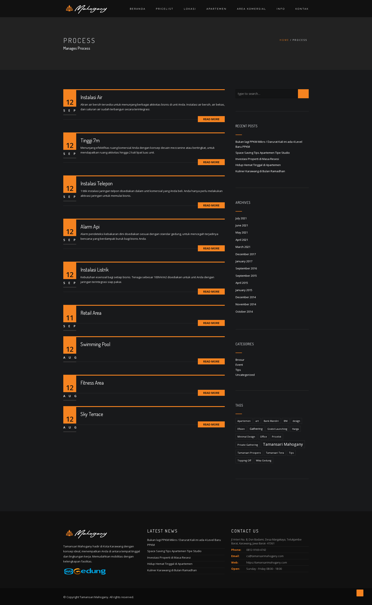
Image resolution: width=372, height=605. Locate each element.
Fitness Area (92, 382)
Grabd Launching (277, 428)
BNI (286, 420)
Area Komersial (251, 9)
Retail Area (91, 312)
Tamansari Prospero (249, 452)
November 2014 (246, 304)
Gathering (256, 429)
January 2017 (244, 261)
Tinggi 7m (90, 140)
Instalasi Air (91, 97)
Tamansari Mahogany (283, 444)
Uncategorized (245, 375)
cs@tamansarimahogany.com (265, 556)
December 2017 (246, 254)
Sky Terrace (92, 414)
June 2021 (242, 225)
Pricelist (165, 9)
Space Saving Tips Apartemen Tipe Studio (263, 153)
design (296, 420)
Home (284, 39)
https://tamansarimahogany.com (266, 562)
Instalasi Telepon (97, 183)
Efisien (241, 428)
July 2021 (241, 218)
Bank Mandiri (271, 420)
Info (281, 9)
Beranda (138, 9)
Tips (238, 370)
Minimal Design (246, 436)
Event (239, 365)
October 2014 (244, 311)
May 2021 (242, 232)
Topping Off (244, 460)
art (257, 420)
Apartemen (216, 9)
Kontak (302, 9)
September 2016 (246, 268)
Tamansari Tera (275, 452)
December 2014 (246, 297)
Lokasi (190, 9)
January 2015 (244, 290)
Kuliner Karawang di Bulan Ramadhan (260, 171)
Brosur (240, 360)
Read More (211, 119)
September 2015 (246, 276)
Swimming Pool (95, 344)
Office (263, 436)
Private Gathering (247, 444)
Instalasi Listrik (94, 269)
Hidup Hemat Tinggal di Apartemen (258, 165)
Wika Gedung (263, 460)
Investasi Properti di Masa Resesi (257, 159)
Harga (295, 428)
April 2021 (242, 240)
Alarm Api (90, 226)
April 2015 (242, 283)
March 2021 (243, 247)
